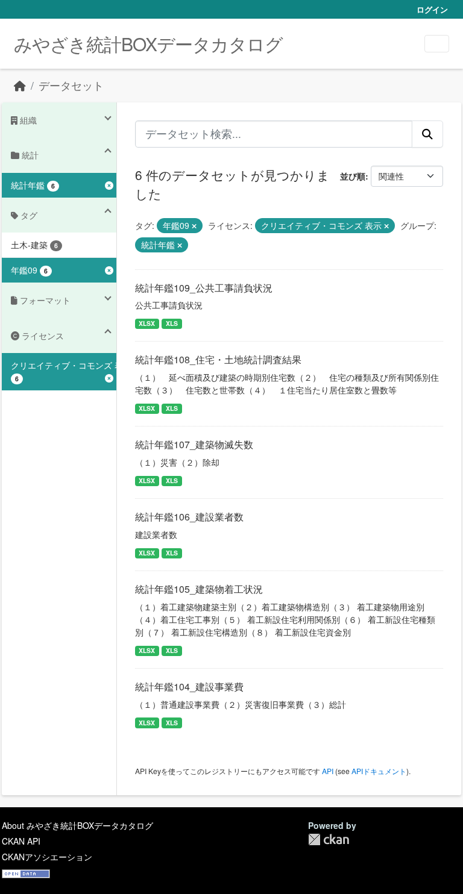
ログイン (432, 9)
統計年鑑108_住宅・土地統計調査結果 (218, 359)
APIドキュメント (378, 771)
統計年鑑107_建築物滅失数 (194, 444)
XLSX (147, 323)
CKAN (328, 839)
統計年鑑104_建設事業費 (189, 686)
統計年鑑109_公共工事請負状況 (203, 288)
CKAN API (21, 841)
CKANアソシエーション (47, 857)
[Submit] (427, 133)
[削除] (194, 226)
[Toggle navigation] (436, 43)
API (327, 771)
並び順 (352, 176)
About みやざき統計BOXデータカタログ (77, 825)
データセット (71, 85)
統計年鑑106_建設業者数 (189, 517)
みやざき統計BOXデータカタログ (148, 44)
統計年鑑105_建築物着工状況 (199, 589)
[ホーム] (20, 85)
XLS (172, 323)
